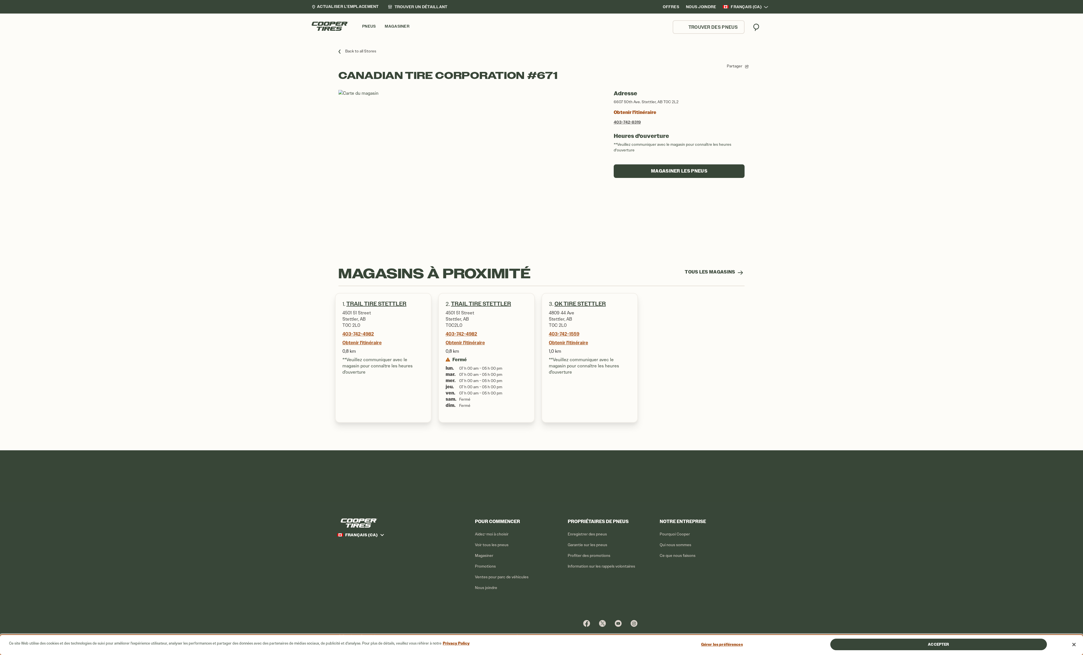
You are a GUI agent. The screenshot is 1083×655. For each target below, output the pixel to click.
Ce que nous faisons (677, 555)
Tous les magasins (710, 272)
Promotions (485, 566)
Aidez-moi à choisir (492, 534)
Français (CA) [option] (746, 6)
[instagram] (634, 623)
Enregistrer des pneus (587, 534)
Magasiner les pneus (679, 171)
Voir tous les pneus (492, 544)
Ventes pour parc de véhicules (502, 577)
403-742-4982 (358, 334)
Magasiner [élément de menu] (397, 26)
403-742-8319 (627, 122)
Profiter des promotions (589, 555)
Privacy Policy (456, 643)
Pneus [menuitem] (369, 26)
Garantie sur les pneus (587, 544)
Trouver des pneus (713, 27)
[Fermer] (1074, 644)
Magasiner (484, 555)
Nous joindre (486, 587)
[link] (418, 6)
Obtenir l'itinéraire (635, 112)
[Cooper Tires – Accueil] (330, 26)
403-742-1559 (564, 334)
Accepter (938, 644)
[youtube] (618, 623)
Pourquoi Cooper (675, 534)
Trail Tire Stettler (376, 303)
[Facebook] (586, 623)
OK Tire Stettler (580, 303)
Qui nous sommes (675, 544)
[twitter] (602, 623)
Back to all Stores (360, 51)
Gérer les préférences (722, 644)
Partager (734, 66)
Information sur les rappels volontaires (601, 566)
